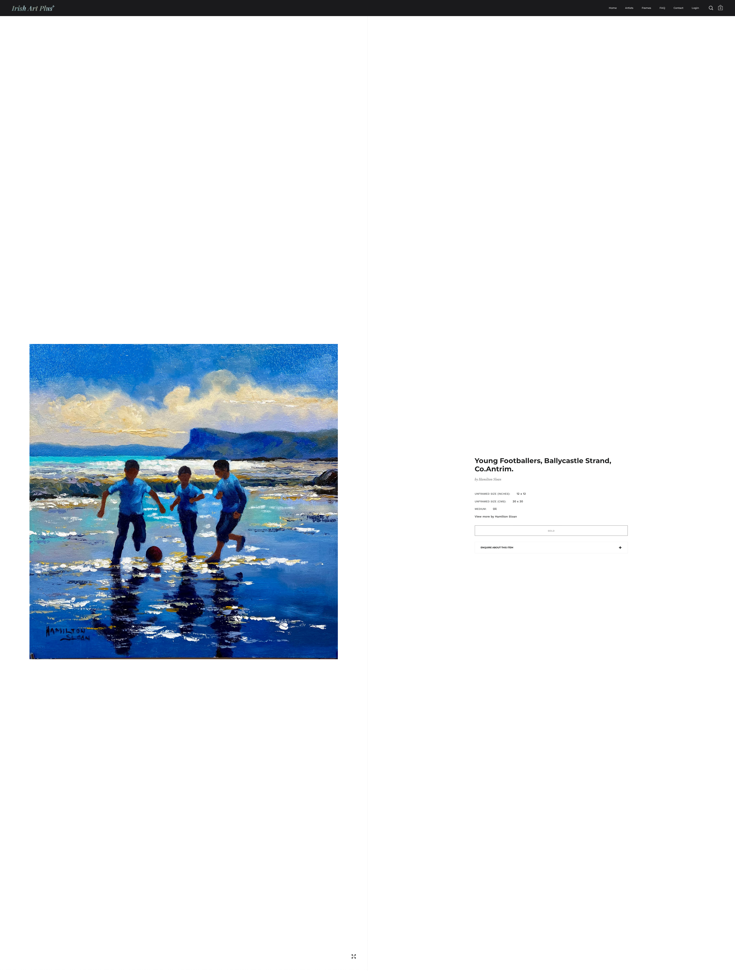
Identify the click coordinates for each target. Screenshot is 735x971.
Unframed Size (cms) (490, 501)
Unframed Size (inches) (492, 493)
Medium (480, 508)
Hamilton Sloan (490, 479)
